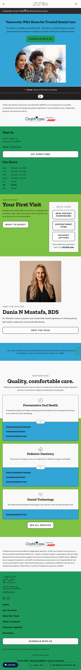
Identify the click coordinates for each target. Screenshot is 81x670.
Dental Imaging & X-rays (16, 436)
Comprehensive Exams (15, 431)
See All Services (40, 525)
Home (6, 604)
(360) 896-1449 (15, 147)
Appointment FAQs (63, 225)
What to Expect (15, 224)
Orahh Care (59, 660)
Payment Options (63, 236)
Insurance (8, 633)
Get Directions (40, 154)
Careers (50, 660)
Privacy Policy (23, 660)
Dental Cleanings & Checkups (18, 427)
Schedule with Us (40, 39)
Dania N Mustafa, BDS (31, 311)
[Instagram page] (8, 598)
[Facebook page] (4, 598)
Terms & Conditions (38, 660)
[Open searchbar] (76, 4)
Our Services (10, 610)
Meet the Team (40, 330)
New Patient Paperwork (64, 214)
